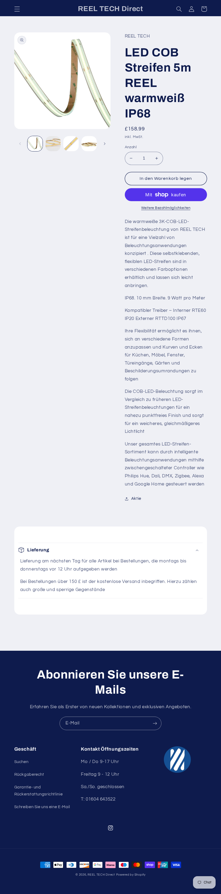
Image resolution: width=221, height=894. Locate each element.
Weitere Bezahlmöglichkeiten (165, 208)
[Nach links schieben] (20, 144)
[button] (17, 9)
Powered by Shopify (131, 874)
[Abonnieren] (155, 723)
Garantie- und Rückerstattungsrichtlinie (38, 790)
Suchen (21, 762)
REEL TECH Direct (101, 874)
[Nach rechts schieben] (104, 144)
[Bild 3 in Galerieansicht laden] (70, 143)
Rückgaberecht (29, 774)
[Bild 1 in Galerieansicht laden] (35, 143)
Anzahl (131, 147)
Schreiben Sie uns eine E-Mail (42, 807)
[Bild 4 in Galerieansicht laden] (88, 143)
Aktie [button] (136, 499)
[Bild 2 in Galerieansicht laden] (53, 143)
